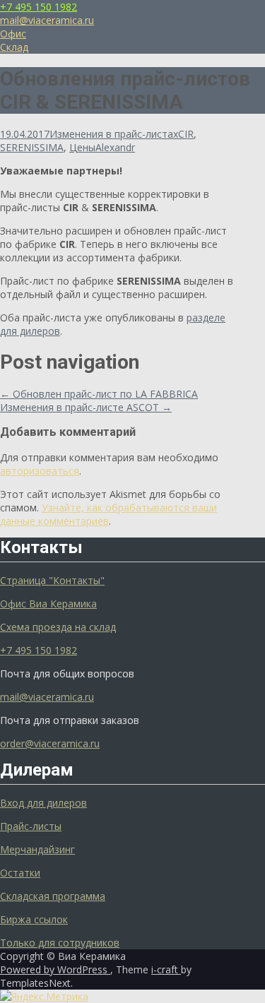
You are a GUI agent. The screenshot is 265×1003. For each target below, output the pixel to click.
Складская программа (52, 896)
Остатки (20, 872)
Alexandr (115, 147)
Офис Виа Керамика (48, 603)
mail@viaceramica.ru (47, 20)
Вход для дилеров (43, 802)
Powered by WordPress (55, 969)
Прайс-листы (30, 826)
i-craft (166, 969)
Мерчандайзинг (37, 849)
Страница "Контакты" (52, 580)
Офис (13, 33)
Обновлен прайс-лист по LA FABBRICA (99, 393)
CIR (186, 134)
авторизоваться (39, 470)
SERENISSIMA (32, 147)
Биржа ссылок (34, 919)
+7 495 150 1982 (38, 6)
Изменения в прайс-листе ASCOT (86, 407)
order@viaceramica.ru (50, 743)
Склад (14, 47)
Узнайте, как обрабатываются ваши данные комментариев (108, 514)
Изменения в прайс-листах (113, 134)
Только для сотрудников (59, 942)
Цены (82, 147)
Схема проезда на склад (58, 627)
